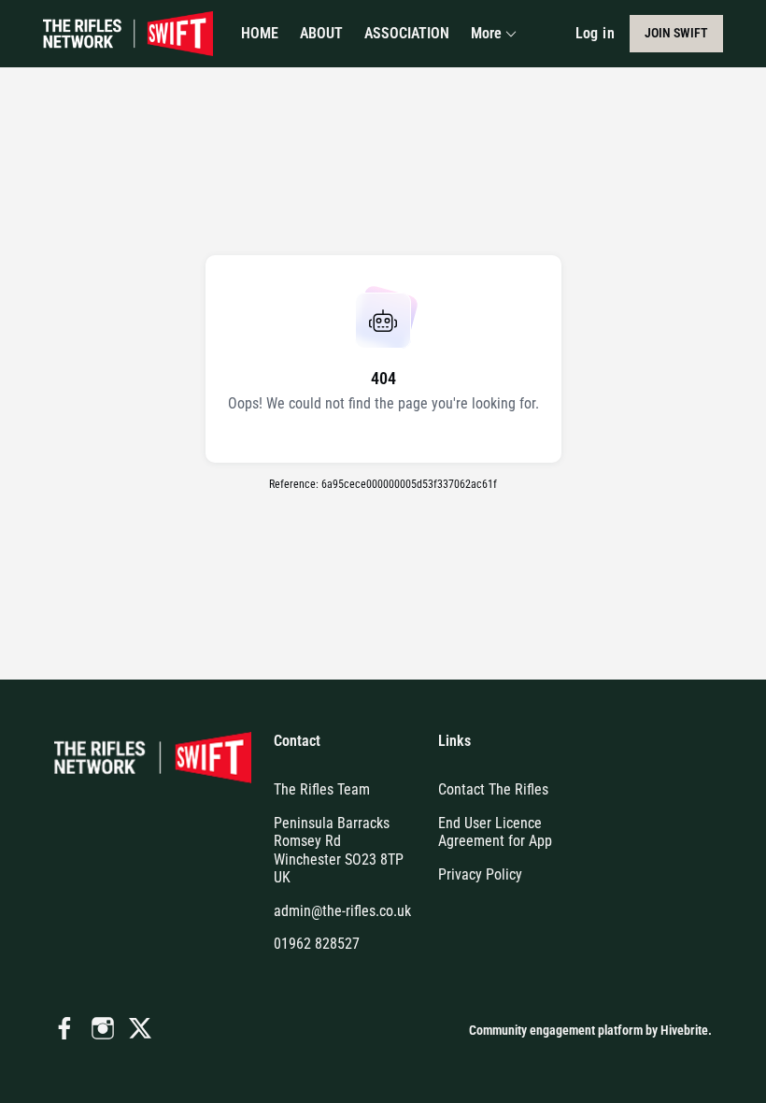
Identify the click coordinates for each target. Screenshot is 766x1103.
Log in (595, 33)
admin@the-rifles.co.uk (342, 911)
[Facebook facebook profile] (65, 1029)
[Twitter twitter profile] (140, 1032)
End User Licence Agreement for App (495, 832)
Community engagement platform (556, 1030)
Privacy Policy (480, 874)
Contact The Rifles (493, 789)
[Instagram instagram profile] (103, 1029)
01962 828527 (317, 944)
